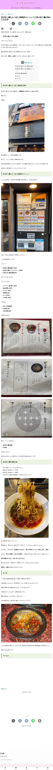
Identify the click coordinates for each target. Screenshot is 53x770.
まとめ (18, 76)
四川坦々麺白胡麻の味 (22, 73)
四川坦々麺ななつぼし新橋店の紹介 (25, 66)
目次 (25, 62)
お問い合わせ (3, 756)
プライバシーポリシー (6, 759)
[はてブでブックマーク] (26, 23)
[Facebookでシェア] (20, 23)
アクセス (19, 78)
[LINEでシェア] (33, 23)
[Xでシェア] (13, 23)
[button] (39, 23)
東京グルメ (5, 688)
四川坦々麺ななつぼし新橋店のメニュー (25, 69)
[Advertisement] (26, 703)
